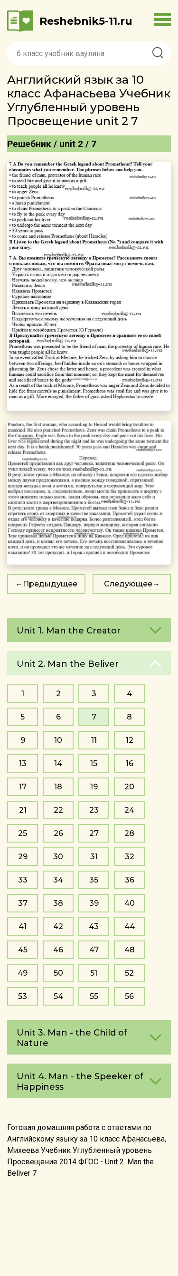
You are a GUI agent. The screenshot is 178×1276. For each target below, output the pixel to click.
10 (58, 740)
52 (129, 973)
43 (94, 926)
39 (94, 903)
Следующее (128, 583)
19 (94, 786)
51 (93, 973)
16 (129, 763)
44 (129, 926)
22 (58, 810)
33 (23, 879)
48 (129, 949)
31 (94, 856)
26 (58, 833)
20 (129, 786)
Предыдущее (50, 583)
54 (58, 996)
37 (23, 903)
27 (94, 833)
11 (94, 740)
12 (129, 740)
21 (23, 810)
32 (129, 856)
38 (58, 903)
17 (23, 786)
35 (93, 879)
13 (23, 763)
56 (129, 996)
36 (129, 879)
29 (23, 856)
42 (58, 926)
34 (58, 879)
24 (129, 810)
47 (94, 949)
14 (58, 763)
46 (58, 949)
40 (129, 903)
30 (58, 856)
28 (129, 833)
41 (23, 926)
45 (23, 949)
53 (22, 996)
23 (94, 810)
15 (93, 763)
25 (22, 833)
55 (94, 996)
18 (58, 786)
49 (23, 973)
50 (58, 973)
